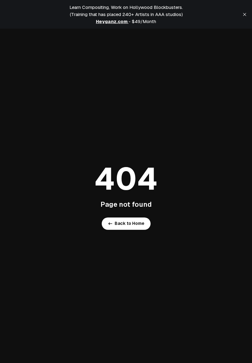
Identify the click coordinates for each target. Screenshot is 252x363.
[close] (245, 14)
